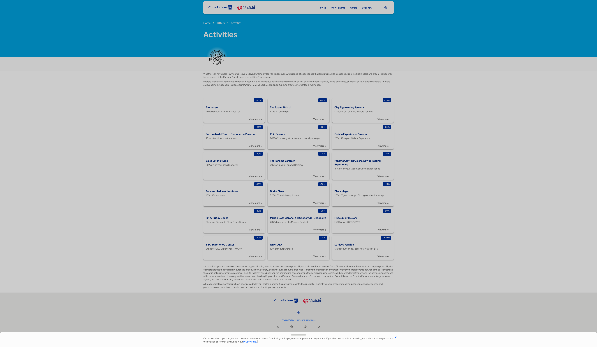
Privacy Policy (250, 341)
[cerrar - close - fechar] (395, 337)
